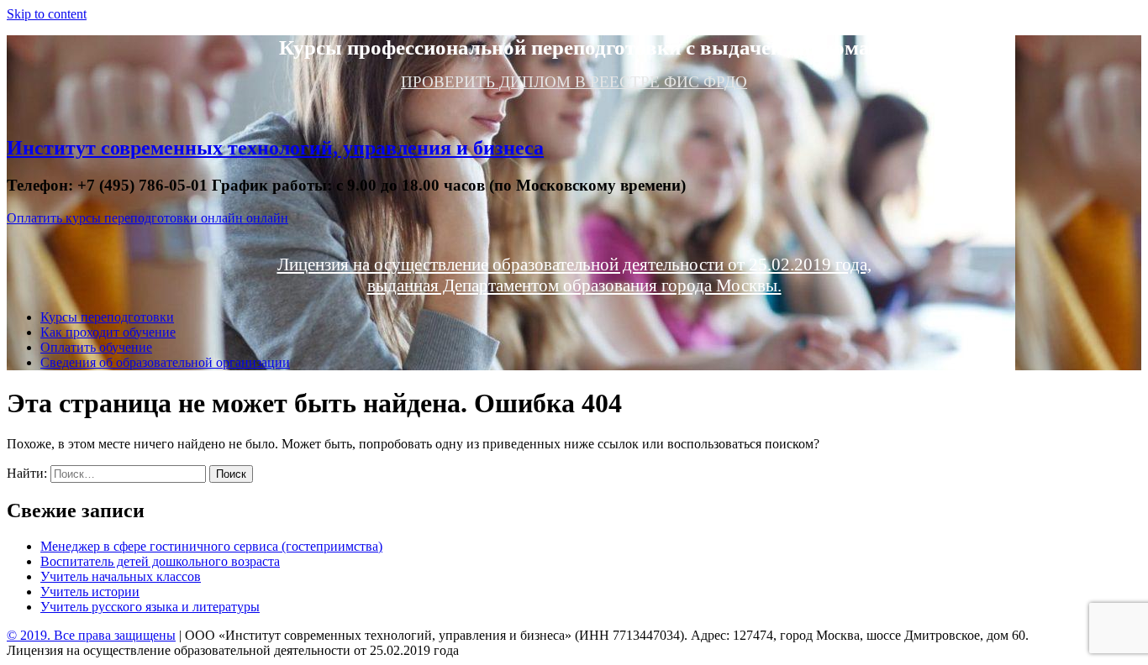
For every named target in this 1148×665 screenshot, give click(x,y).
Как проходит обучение (108, 332)
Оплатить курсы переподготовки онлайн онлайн (147, 218)
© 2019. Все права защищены (91, 635)
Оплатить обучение (96, 347)
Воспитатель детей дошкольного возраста (160, 561)
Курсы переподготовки (107, 317)
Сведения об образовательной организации (165, 362)
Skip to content (47, 14)
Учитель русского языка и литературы (150, 607)
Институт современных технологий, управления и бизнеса (275, 148)
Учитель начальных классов (120, 576)
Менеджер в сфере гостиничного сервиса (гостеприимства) (211, 546)
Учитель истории (90, 591)
